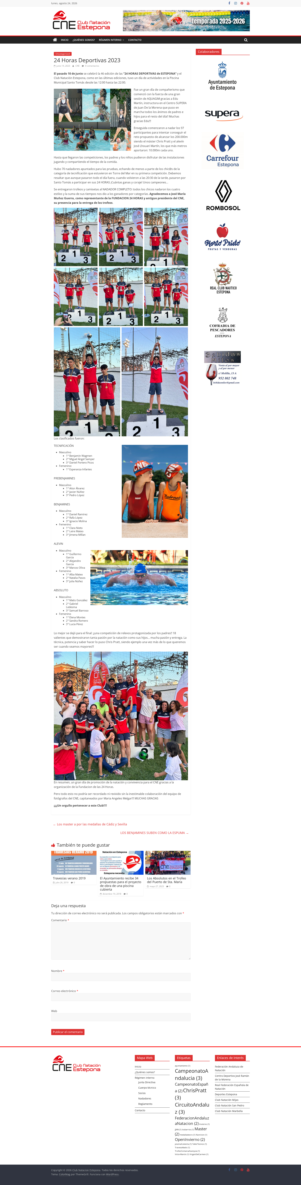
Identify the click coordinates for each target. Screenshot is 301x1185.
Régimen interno (110, 39)
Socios (142, 1093)
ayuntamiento (182, 1066)
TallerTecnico (199, 1144)
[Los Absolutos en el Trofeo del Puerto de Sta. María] (168, 853)
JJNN (178, 1129)
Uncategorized (63, 53)
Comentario (60, 920)
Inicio (64, 39)
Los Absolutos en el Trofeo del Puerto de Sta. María (166, 880)
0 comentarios (92, 65)
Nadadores (144, 1098)
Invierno (204, 1124)
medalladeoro (187, 1135)
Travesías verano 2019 (69, 878)
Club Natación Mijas (226, 1100)
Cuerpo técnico (147, 1087)
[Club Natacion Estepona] (55, 40)
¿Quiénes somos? (84, 39)
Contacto (134, 39)
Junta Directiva (146, 1082)
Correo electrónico (64, 991)
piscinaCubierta (183, 1144)
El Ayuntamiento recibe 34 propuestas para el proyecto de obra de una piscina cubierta (120, 884)
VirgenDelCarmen (199, 1154)
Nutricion (201, 1135)
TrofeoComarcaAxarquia (187, 1151)
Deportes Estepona (226, 1094)
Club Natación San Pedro (229, 1105)
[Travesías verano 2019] (74, 853)
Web (54, 1011)
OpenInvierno (190, 1139)
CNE (77, 65)
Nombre (57, 971)
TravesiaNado (182, 1147)
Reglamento (145, 1104)
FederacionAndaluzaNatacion (192, 1120)
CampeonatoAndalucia (191, 1074)
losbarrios (188, 1129)
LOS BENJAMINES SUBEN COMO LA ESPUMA (154, 833)
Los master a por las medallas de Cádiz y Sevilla (90, 824)
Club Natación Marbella (229, 1111)
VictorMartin (182, 1154)
